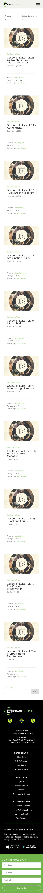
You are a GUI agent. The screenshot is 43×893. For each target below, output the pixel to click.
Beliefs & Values (21, 761)
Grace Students (21, 786)
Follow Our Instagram (21, 806)
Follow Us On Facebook (21, 810)
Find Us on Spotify (22, 814)
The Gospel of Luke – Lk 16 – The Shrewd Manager (21, 453)
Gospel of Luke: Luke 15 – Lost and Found (21, 520)
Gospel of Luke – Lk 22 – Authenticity (21, 126)
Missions (21, 790)
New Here (21, 757)
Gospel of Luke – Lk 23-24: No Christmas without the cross (21, 60)
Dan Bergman (19, 143)
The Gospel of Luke (13, 54)
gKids (21, 781)
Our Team (21, 765)
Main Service (21, 83)
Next (11, 688)
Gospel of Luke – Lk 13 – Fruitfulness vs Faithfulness (21, 654)
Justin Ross (19, 77)
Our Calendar (21, 818)
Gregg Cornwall (20, 273)
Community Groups (21, 794)
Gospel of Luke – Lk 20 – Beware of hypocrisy (20, 191)
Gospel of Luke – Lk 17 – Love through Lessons (21, 387)
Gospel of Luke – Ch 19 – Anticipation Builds (21, 256)
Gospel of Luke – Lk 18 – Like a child (21, 322)
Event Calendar (21, 770)
